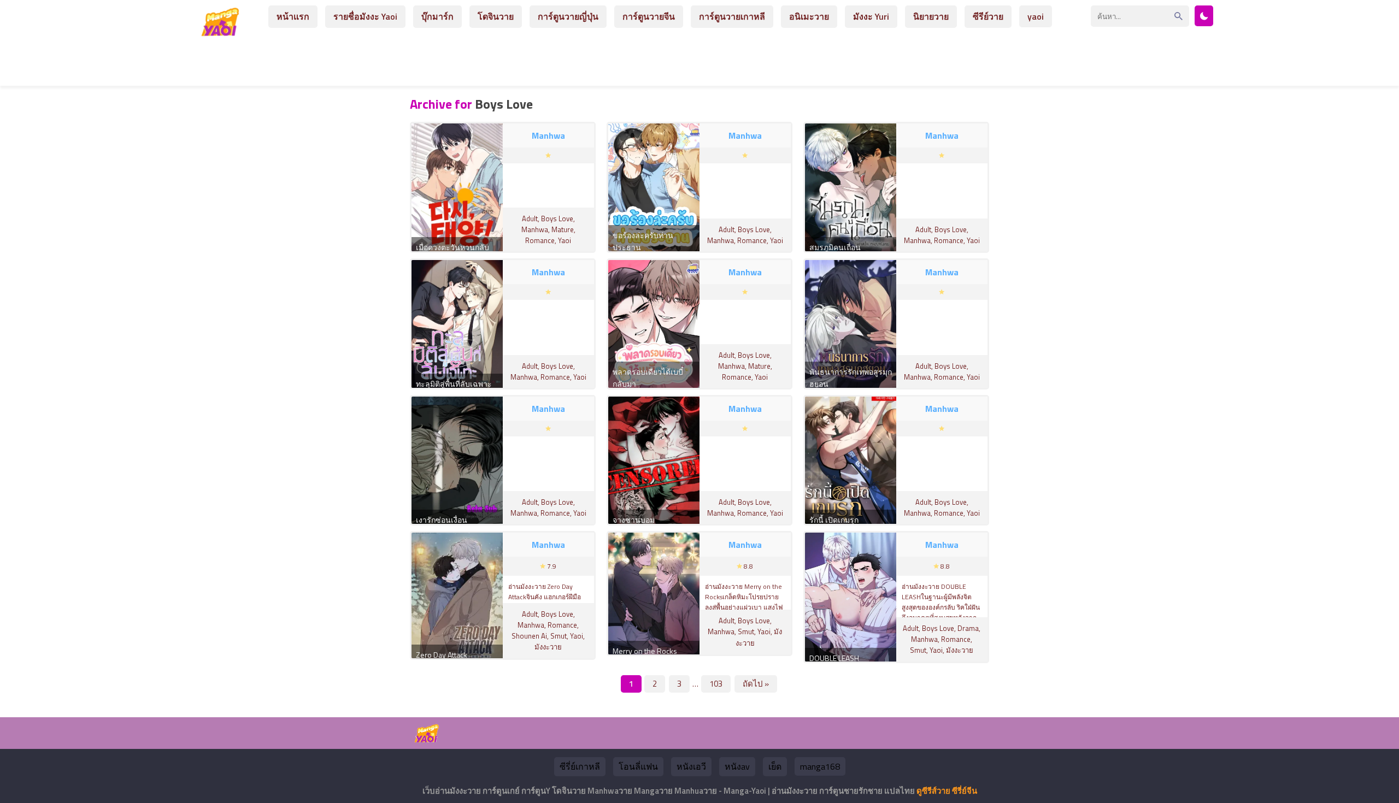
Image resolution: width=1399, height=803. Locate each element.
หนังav (737, 766)
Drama (968, 628)
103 (715, 683)
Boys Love (557, 218)
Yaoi (564, 240)
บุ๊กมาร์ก (437, 16)
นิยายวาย (931, 16)
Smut (558, 635)
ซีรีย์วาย (988, 16)
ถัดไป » (756, 683)
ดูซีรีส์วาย (933, 790)
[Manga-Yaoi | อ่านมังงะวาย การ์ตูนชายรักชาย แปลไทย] (223, 32)
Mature (562, 229)
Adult (530, 218)
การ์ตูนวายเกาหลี (732, 16)
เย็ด (774, 766)
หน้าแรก (293, 16)
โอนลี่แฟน (638, 766)
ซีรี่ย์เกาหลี (580, 766)
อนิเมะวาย (809, 16)
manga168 (820, 766)
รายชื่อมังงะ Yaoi (365, 16)
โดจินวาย (496, 16)
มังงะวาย (548, 646)
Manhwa (534, 229)
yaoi (1035, 16)
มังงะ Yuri (871, 16)
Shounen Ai (529, 635)
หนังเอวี (691, 766)
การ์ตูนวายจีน (648, 16)
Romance (540, 240)
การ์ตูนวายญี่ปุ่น (568, 16)
